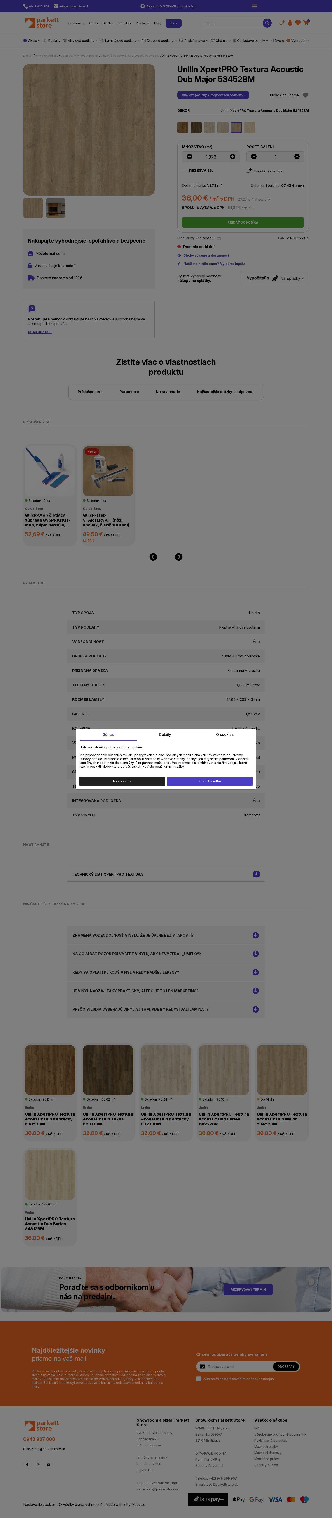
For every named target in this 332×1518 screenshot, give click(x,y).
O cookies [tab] (225, 734)
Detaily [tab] (165, 734)
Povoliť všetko (210, 781)
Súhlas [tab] (108, 734)
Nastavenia (122, 781)
